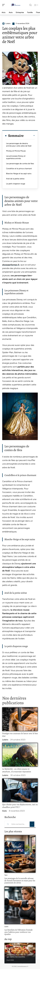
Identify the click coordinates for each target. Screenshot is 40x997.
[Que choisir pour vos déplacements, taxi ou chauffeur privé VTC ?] (20, 790)
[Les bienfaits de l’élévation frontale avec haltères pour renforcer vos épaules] (20, 905)
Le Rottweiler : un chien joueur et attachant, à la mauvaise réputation (16, 770)
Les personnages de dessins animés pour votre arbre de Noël (18, 144)
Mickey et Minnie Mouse (16, 151)
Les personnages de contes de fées (20, 163)
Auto (4, 811)
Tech (5, 875)
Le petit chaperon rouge (15, 184)
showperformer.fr (10, 264)
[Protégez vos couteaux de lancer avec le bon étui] (20, 719)
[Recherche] (30, 5)
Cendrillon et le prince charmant (19, 168)
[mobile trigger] (4, 5)
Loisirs (5, 740)
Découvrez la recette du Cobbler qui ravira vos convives (20, 955)
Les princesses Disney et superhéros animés (15, 157)
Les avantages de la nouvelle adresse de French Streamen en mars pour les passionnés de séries (19, 880)
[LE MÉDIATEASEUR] (16, 5)
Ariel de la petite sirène (15, 179)
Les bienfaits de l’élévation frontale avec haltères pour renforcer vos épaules (18, 932)
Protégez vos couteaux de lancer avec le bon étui (20, 734)
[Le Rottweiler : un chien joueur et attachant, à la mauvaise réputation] (20, 754)
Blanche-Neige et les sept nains (18, 173)
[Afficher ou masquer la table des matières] (29, 135)
